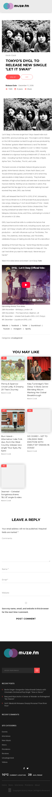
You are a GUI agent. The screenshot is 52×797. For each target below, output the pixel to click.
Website (5, 326)
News (4, 745)
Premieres (6, 749)
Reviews (5, 753)
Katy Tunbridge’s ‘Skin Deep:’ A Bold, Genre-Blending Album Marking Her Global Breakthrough (38, 390)
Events (4, 732)
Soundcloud (36, 326)
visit (26, 77)
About (37, 785)
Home (4, 785)
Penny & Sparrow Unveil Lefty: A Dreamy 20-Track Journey (12, 387)
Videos (4, 762)
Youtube (6, 329)
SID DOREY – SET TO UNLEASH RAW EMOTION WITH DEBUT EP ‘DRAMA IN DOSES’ (38, 442)
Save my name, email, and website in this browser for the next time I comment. (25, 610)
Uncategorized (16, 338)
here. (40, 261)
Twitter (24, 326)
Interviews (6, 736)
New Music (6, 740)
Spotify (28, 329)
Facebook (15, 326)
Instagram (17, 329)
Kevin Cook (6, 393)
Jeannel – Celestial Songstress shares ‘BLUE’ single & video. (11, 494)
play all (13, 77)
